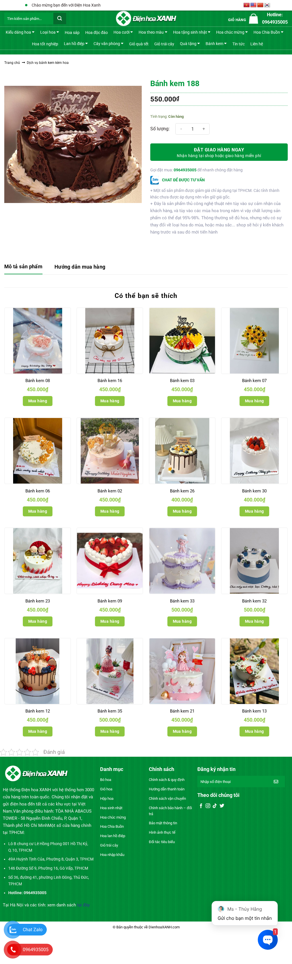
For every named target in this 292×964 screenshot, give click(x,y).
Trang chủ (12, 63)
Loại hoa (48, 32)
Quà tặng (188, 43)
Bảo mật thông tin (163, 823)
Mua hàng (37, 401)
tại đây (83, 905)
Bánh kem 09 (110, 601)
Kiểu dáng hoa (18, 32)
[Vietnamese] (247, 5)
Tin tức (238, 44)
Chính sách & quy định (166, 780)
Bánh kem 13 (254, 711)
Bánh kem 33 (182, 601)
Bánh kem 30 (254, 491)
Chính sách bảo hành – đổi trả (170, 811)
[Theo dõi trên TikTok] (214, 806)
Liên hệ (256, 44)
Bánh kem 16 (110, 380)
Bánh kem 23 (37, 601)
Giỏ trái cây (164, 44)
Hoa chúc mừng (230, 32)
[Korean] (267, 5)
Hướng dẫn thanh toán (166, 789)
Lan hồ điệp (74, 43)
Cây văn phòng (107, 43)
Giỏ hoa (106, 789)
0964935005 (185, 170)
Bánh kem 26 (182, 491)
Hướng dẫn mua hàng (79, 267)
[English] (253, 5)
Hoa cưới (121, 32)
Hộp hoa (106, 798)
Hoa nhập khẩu (112, 855)
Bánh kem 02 (110, 491)
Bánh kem (214, 43)
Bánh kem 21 (182, 711)
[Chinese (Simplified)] (260, 5)
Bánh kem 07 (254, 380)
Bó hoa (105, 780)
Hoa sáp (72, 32)
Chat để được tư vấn (183, 180)
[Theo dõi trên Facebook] (201, 806)
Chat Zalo (32, 929)
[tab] (23, 267)
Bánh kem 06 (37, 491)
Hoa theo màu (151, 32)
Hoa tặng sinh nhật (190, 32)
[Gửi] (59, 18)
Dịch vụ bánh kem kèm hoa (48, 63)
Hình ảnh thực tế (162, 832)
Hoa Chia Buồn (267, 32)
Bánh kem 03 (182, 380)
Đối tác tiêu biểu (162, 842)
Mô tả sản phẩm (23, 266)
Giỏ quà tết (139, 44)
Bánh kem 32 (254, 601)
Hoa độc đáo (96, 32)
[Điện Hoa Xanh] (146, 19)
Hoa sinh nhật (111, 808)
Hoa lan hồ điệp (112, 836)
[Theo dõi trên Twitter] (222, 806)
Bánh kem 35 (110, 711)
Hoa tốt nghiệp (45, 44)
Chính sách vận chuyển (167, 798)
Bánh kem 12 (37, 711)
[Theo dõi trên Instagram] (208, 806)
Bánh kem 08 (37, 380)
